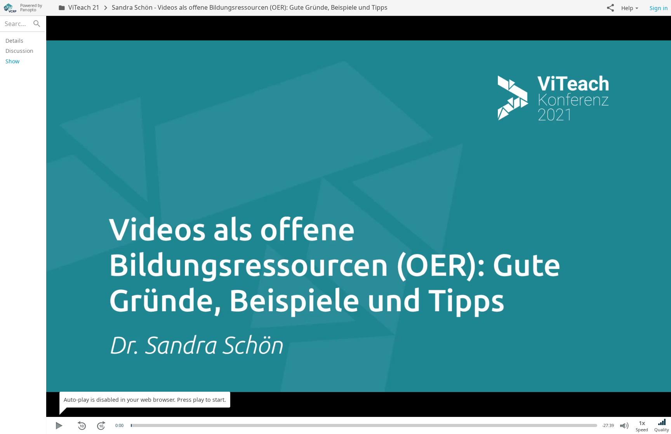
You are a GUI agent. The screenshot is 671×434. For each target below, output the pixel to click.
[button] (610, 8)
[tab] (21, 40)
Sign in (659, 8)
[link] (79, 8)
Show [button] (12, 61)
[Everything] (10, 7)
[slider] (131, 425)
